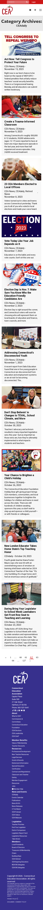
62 (31, 657)
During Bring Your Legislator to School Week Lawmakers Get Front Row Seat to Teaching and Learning (20, 613)
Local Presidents (17, 844)
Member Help (18, 789)
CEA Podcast (16, 812)
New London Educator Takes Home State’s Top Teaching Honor (20, 549)
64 (13, 660)
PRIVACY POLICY (12, 899)
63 (37, 657)
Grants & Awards (18, 760)
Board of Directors (18, 847)
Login (34, 2)
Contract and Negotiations (21, 772)
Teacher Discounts (18, 746)
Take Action (16, 839)
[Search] (27, 2)
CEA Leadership (17, 733)
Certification (16, 769)
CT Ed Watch (16, 809)
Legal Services (17, 757)
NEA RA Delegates (18, 865)
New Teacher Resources (20, 754)
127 (24, 660)
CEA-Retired (16, 859)
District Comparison (19, 830)
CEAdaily (20, 66)
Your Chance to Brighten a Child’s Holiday (19, 477)
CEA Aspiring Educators (20, 862)
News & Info (16, 803)
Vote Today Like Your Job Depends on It (18, 242)
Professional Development (21, 751)
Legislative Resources (19, 836)
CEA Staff (15, 736)
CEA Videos (16, 815)
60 (21, 657)
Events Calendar (17, 797)
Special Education (18, 766)
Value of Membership (19, 743)
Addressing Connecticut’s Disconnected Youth (19, 354)
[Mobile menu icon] (40, 10)
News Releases (17, 806)
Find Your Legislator (19, 827)
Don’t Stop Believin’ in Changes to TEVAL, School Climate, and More (19, 415)
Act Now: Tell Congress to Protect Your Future (19, 61)
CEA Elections (17, 730)
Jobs (13, 786)
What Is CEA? (16, 716)
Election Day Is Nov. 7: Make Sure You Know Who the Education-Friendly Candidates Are (20, 294)
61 (26, 657)
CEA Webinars (17, 818)
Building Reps (16, 856)
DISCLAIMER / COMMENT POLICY (16, 902)
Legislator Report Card (19, 833)
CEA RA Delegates (18, 867)
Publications (16, 800)
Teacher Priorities (18, 824)
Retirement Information (20, 763)
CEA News (9, 66)
